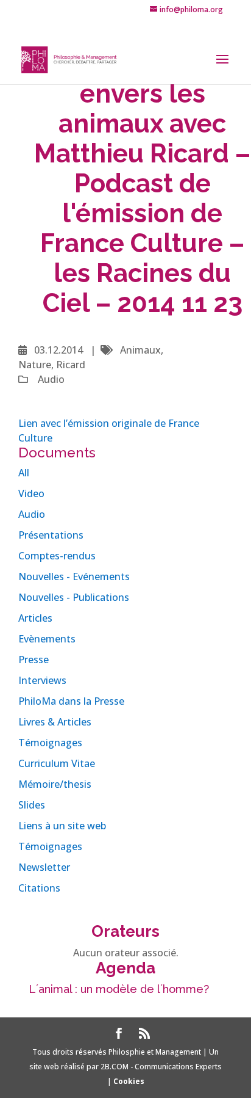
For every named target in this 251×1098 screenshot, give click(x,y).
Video (31, 493)
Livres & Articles (54, 722)
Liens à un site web (62, 825)
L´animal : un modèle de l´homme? (119, 989)
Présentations (50, 535)
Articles (35, 618)
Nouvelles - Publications (73, 597)
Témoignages (50, 742)
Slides (31, 805)
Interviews (42, 680)
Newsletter (44, 867)
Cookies (128, 1081)
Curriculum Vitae (56, 763)
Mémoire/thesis (54, 784)
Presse (33, 659)
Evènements (47, 638)
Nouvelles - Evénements (74, 576)
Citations (39, 888)
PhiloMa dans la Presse (71, 701)
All (23, 472)
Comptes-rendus (57, 555)
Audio (31, 514)
